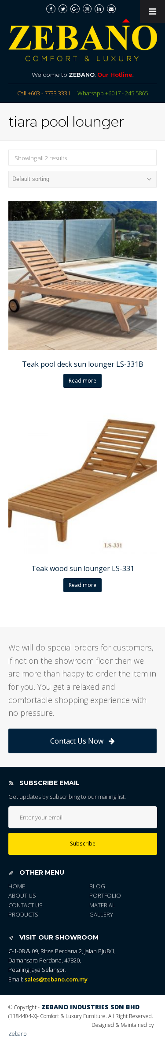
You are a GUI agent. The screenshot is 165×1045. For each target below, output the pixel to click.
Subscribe (82, 843)
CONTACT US (25, 905)
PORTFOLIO (105, 895)
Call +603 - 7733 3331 (43, 93)
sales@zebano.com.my (56, 979)
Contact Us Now (76, 741)
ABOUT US (22, 895)
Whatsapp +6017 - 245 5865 (112, 93)
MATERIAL (102, 905)
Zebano (17, 1033)
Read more (82, 380)
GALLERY (101, 914)
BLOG (97, 886)
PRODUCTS (23, 914)
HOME (16, 886)
